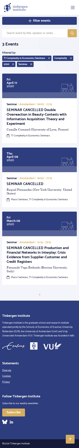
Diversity (6, 370)
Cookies (6, 376)
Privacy (6, 382)
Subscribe (14, 412)
